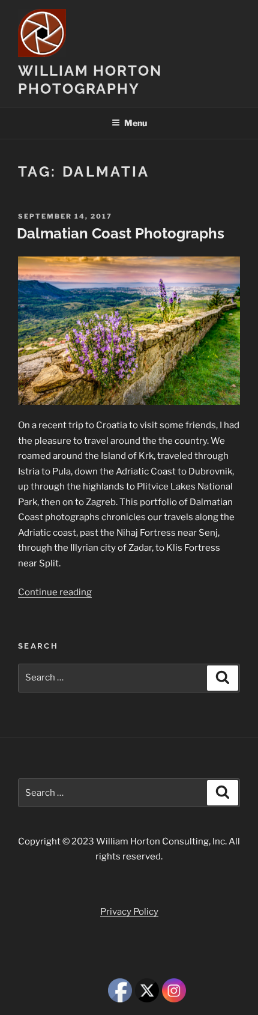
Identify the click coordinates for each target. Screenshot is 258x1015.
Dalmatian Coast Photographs (120, 233)
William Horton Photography (90, 79)
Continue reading (55, 592)
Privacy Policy (129, 911)
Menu (135, 123)
